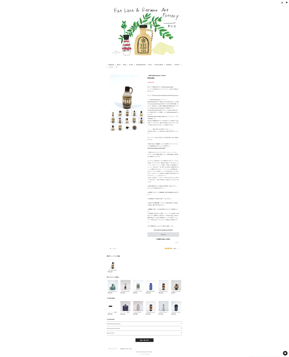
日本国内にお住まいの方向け (163, 239)
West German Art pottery (113, 323)
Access (131, 64)
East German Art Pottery (113, 328)
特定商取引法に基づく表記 (126, 348)
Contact (177, 64)
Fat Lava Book (159, 64)
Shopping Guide (140, 64)
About (118, 64)
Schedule (168, 64)
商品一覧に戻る (144, 340)
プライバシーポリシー (113, 348)
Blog (124, 64)
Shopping (111, 64)
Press (150, 64)
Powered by (143, 354)
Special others (111, 333)
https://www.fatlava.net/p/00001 (156, 148)
